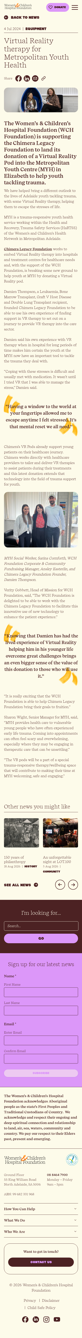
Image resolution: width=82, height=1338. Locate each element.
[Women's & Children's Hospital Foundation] (18, 6)
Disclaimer (51, 1300)
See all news (17, 885)
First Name (12, 984)
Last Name (12, 1003)
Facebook (25, 1319)
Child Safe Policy (41, 1308)
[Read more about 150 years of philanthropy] (21, 835)
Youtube (57, 1319)
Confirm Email (15, 1051)
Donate (60, 7)
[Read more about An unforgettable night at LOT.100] (60, 835)
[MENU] (75, 7)
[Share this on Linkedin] (27, 78)
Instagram (46, 1319)
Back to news (25, 17)
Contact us (41, 1262)
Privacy (30, 1300)
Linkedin (36, 1319)
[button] (60, 885)
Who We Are (14, 1232)
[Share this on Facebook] (18, 78)
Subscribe (41, 1073)
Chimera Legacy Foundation (28, 249)
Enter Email (13, 1032)
